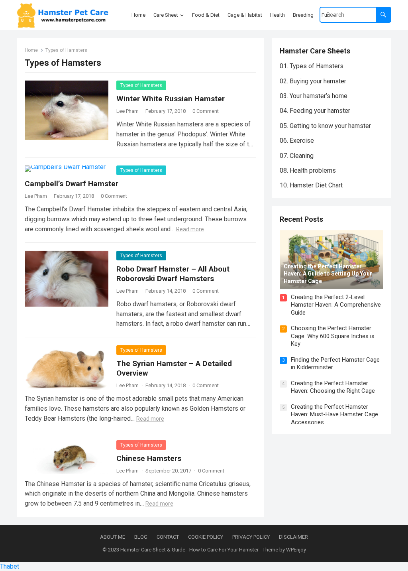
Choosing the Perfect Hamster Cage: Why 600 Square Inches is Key (333, 336)
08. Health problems (308, 170)
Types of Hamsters (141, 85)
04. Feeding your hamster (315, 110)
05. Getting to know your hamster (325, 126)
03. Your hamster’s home (313, 96)
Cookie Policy (205, 537)
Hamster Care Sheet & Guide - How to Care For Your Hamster (189, 550)
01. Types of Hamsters (311, 66)
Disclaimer (293, 537)
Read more (190, 229)
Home (31, 50)
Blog (140, 537)
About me (112, 537)
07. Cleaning (297, 155)
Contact (168, 537)
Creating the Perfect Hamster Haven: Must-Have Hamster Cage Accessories (334, 414)
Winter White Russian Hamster (170, 98)
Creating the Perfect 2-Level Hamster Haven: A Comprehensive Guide (336, 304)
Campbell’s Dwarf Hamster (71, 183)
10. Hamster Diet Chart (311, 185)
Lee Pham (127, 111)
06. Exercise (297, 140)
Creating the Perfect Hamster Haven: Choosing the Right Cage (333, 387)
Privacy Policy (251, 537)
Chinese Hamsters (148, 458)
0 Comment (205, 111)
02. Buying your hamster (313, 81)
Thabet (9, 566)
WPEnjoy (296, 550)
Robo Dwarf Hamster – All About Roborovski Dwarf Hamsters (173, 273)
